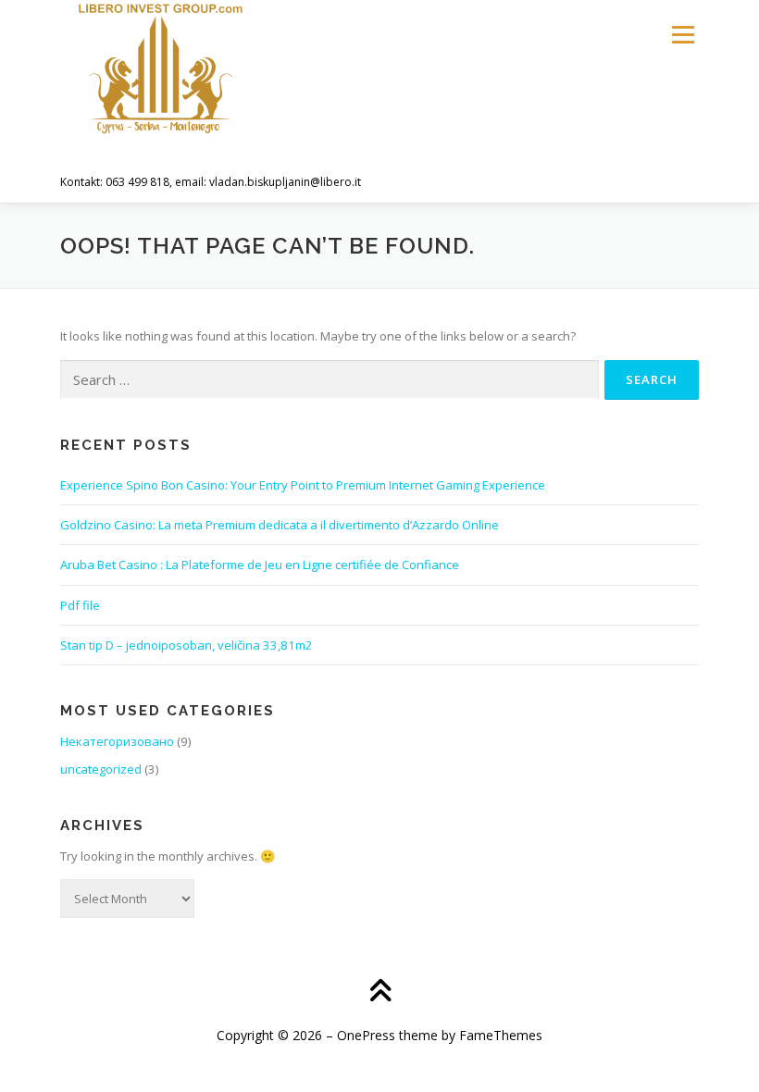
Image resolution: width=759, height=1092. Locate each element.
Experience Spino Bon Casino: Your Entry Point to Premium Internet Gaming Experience (302, 485)
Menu (682, 34)
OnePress (366, 1035)
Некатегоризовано (117, 741)
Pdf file (80, 605)
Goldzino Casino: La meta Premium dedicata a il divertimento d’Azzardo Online (279, 524)
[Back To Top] (380, 992)
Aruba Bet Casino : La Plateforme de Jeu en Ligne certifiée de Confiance (259, 564)
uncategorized (101, 769)
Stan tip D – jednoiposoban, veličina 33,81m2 (186, 645)
